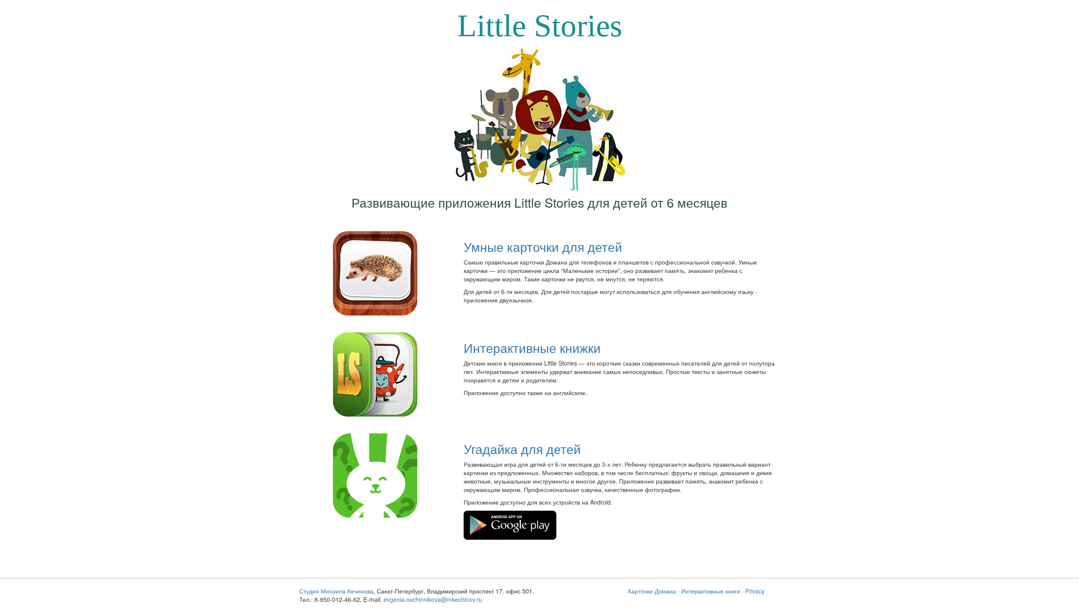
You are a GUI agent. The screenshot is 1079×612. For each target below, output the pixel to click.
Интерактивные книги (710, 591)
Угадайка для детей (522, 449)
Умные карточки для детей (543, 247)
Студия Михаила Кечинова (336, 591)
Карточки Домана (652, 591)
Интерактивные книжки (532, 348)
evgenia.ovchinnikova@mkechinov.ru (433, 599)
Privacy (755, 591)
